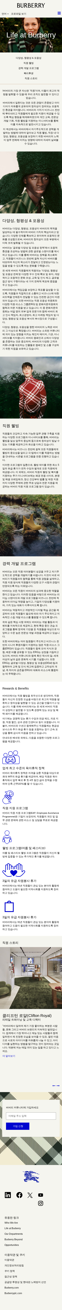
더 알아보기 (9, 1056)
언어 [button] (4, 13)
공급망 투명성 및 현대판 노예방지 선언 (25, 1282)
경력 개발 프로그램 (28, 68)
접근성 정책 (11, 1276)
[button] (51, 13)
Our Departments (14, 1234)
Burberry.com (12, 1287)
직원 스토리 (31, 78)
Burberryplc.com (13, 1293)
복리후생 (28, 73)
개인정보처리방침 (14, 1265)
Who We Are (11, 1222)
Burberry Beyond (14, 1239)
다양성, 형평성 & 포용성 (28, 58)
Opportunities (12, 1245)
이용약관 (9, 1260)
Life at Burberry (13, 1228)
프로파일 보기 (18, 13)
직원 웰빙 (28, 63)
